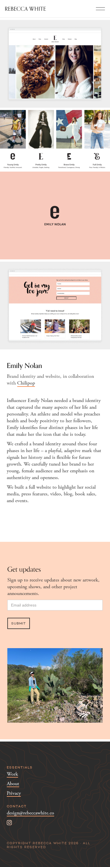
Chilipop (26, 383)
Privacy (14, 793)
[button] (100, 8)
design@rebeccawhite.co (30, 813)
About (13, 784)
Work (12, 774)
